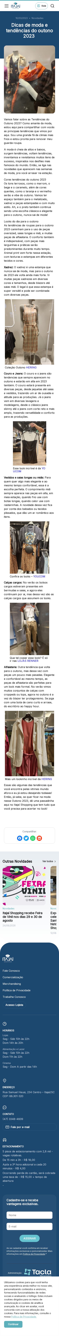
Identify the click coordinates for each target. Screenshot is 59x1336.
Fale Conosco (11, 970)
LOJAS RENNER (28, 660)
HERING (31, 367)
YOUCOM (39, 576)
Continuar (13, 1324)
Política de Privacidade (16, 990)
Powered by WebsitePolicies (18, 1330)
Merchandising (12, 983)
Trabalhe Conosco (14, 996)
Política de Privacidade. (24, 1316)
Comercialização (13, 977)
